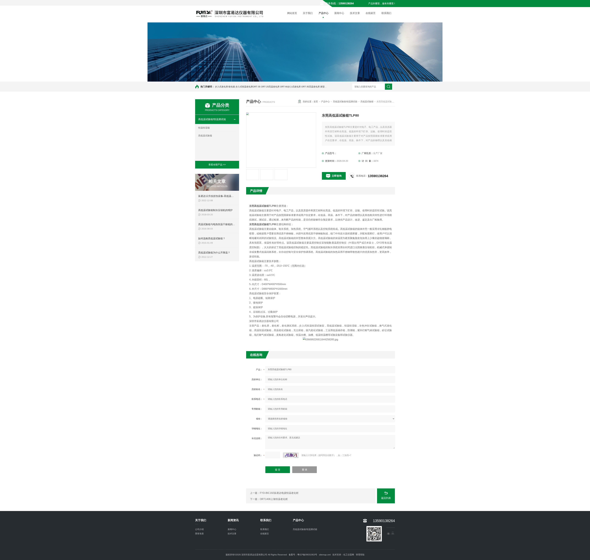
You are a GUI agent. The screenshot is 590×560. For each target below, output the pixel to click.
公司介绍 (199, 529)
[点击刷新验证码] (290, 455)
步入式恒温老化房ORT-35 (248, 86)
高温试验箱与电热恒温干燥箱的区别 (218, 224)
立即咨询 (337, 175)
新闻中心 (339, 13)
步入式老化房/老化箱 (225, 86)
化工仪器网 (348, 554)
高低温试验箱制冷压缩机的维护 (215, 210)
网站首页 (292, 13)
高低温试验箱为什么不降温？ (214, 252)
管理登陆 (360, 554)
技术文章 (355, 13)
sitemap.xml (325, 554)
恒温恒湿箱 (204, 127)
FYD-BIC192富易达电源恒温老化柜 (279, 493)
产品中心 (323, 13)
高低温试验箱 (205, 135)
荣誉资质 (199, 533)
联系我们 (386, 13)
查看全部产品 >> (217, 164)
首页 (316, 101)
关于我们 (308, 13)
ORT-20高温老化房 (270, 86)
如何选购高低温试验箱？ (211, 238)
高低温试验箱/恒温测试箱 (212, 119)
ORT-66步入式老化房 (290, 86)
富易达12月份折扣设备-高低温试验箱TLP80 (222, 196)
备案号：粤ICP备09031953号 (303, 554)
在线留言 (371, 13)
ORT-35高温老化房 (310, 86)
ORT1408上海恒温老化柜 (274, 499)
